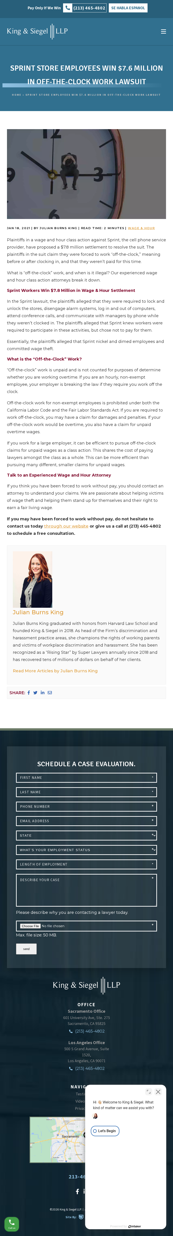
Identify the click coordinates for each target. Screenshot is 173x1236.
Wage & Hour (141, 228)
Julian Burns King (38, 612)
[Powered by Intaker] (134, 1226)
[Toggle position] (148, 1091)
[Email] (50, 692)
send (26, 949)
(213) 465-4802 (89, 1031)
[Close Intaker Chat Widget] (158, 1091)
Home (17, 94)
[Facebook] (28, 692)
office (86, 1004)
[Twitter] (35, 692)
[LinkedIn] (42, 692)
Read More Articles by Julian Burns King (55, 670)
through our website (66, 526)
